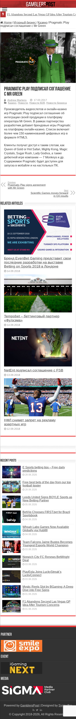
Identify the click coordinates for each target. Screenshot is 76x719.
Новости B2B (37, 103)
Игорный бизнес (25, 22)
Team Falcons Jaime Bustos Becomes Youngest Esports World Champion (47, 543)
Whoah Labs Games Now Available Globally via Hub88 (46, 528)
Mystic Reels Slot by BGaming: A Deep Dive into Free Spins (48, 588)
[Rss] (33, 710)
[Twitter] (37, 710)
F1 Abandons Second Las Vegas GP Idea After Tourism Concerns (46, 603)
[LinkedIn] (40, 710)
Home (7, 22)
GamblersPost (29, 705)
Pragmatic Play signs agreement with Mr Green (27, 185)
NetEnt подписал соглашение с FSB (33, 370)
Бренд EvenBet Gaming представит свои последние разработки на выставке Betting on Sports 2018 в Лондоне (37, 262)
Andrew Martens (17, 100)
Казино (42, 22)
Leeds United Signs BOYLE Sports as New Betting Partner (47, 499)
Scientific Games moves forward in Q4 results (49, 193)
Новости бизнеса (56, 103)
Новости (23, 103)
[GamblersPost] (38, 4)
